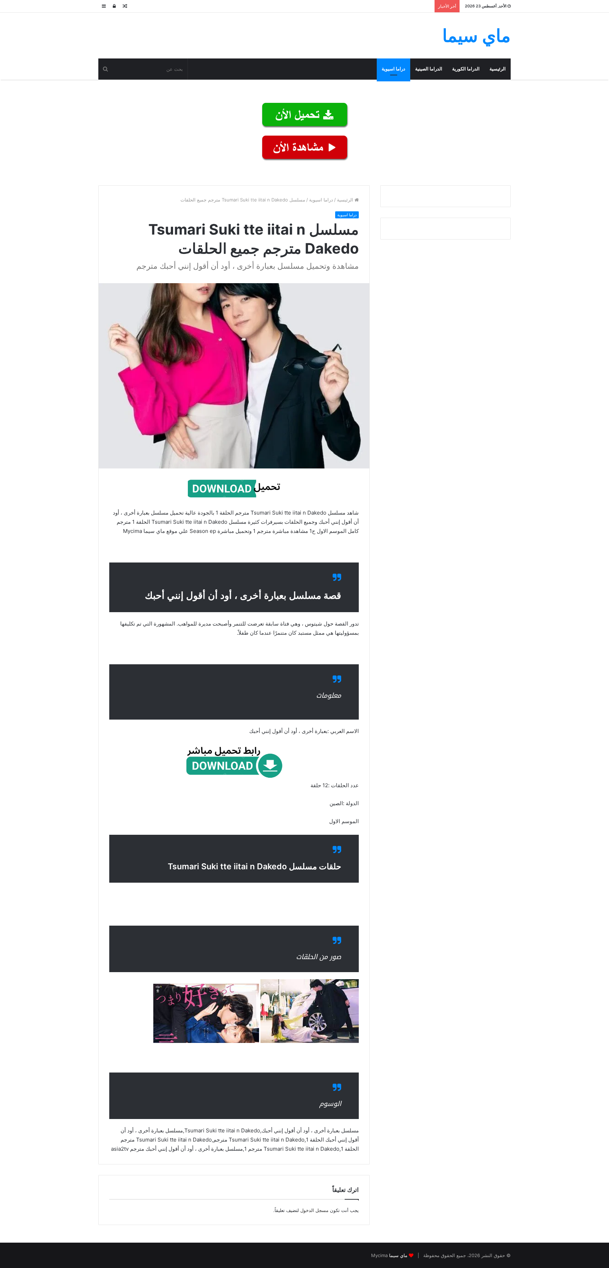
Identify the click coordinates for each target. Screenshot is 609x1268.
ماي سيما (398, 1255)
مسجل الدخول (314, 1210)
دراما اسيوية (393, 69)
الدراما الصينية (428, 69)
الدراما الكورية (466, 69)
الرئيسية (498, 69)
